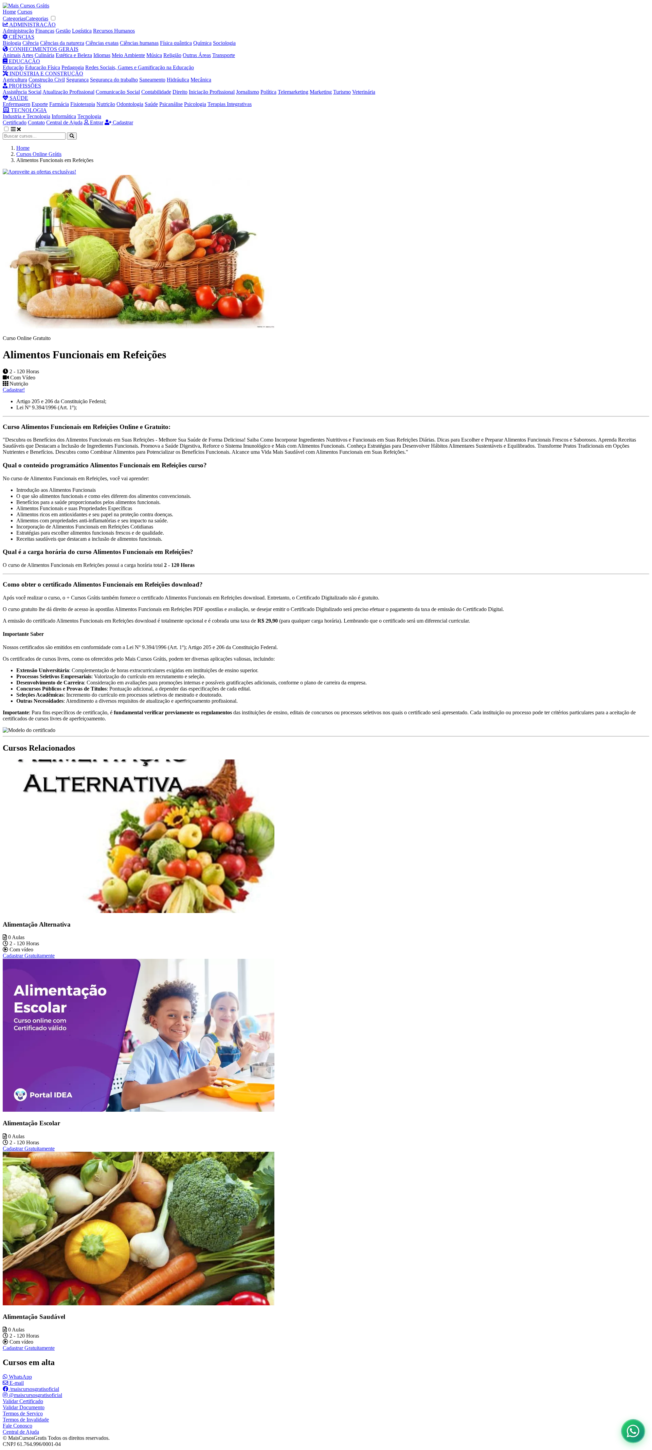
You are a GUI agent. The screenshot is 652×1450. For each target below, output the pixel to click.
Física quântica (176, 43)
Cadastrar (122, 122)
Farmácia (59, 104)
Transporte (223, 55)
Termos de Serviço (23, 1413)
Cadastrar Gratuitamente (29, 956)
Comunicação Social (118, 92)
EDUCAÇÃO (23, 61)
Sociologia (224, 43)
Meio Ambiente (128, 55)
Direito (180, 92)
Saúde (151, 104)
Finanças (44, 31)
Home (9, 12)
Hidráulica (178, 80)
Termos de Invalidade (26, 1419)
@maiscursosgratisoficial (34, 1395)
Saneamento (152, 80)
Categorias (14, 18)
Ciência (30, 43)
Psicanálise (171, 104)
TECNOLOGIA (28, 110)
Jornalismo (247, 92)
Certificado (14, 122)
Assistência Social (22, 92)
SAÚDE (18, 98)
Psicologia (195, 104)
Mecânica (201, 80)
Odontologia (129, 104)
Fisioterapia (82, 104)
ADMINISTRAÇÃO (32, 25)
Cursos (24, 12)
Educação (13, 67)
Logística (82, 31)
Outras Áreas (197, 55)
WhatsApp (19, 1377)
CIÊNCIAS (20, 37)
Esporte (40, 104)
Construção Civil (47, 80)
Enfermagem (16, 104)
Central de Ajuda (64, 122)
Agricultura (15, 80)
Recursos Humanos (114, 31)
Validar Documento (23, 1407)
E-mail (16, 1383)
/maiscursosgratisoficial (33, 1389)
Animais (12, 55)
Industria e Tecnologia (26, 116)
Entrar (96, 122)
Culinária (44, 55)
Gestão (63, 31)
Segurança (77, 80)
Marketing (321, 92)
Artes (27, 55)
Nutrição (105, 104)
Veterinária (363, 92)
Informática (64, 116)
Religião (172, 55)
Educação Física (42, 67)
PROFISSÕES (24, 86)
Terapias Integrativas (229, 104)
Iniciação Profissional (212, 92)
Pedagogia (72, 67)
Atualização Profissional (68, 92)
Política (268, 92)
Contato (36, 122)
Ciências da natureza (62, 43)
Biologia (12, 43)
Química (202, 43)
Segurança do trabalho (114, 80)
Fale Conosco (17, 1426)
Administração (18, 31)
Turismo (342, 92)
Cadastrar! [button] (14, 390)
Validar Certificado (23, 1401)
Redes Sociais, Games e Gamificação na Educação (139, 67)
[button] (10, 129)
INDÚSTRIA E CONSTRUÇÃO (45, 73)
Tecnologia (89, 116)
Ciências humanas (139, 43)
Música (154, 55)
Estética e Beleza (74, 55)
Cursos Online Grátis (38, 154)
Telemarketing (293, 92)
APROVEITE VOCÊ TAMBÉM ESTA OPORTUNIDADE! (221, 1434)
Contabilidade (156, 92)
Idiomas (101, 55)
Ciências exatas (102, 43)
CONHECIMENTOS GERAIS (43, 49)
